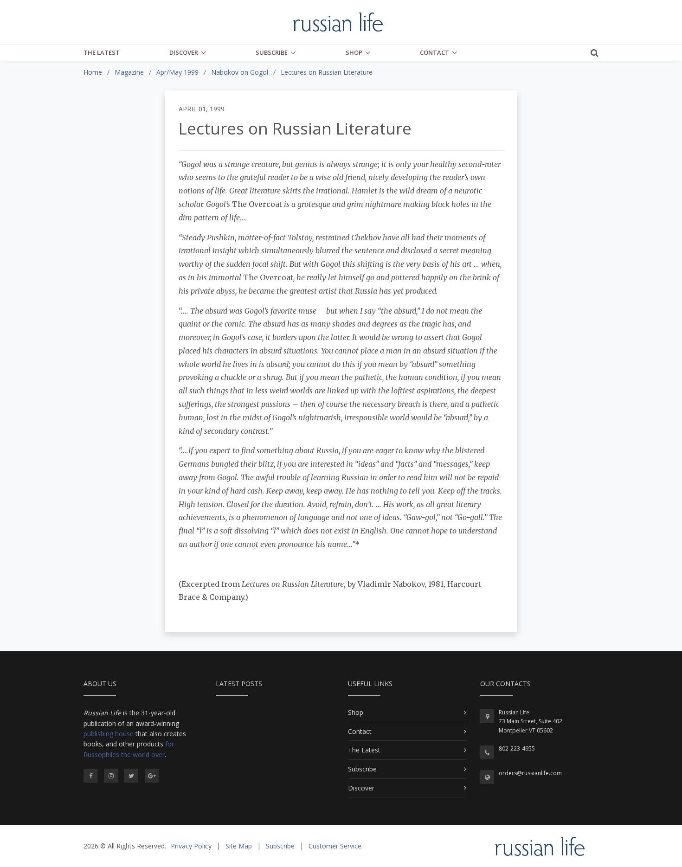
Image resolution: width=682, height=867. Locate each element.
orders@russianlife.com (530, 773)
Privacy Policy (191, 845)
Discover (183, 52)
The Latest (102, 52)
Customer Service (335, 845)
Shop (354, 52)
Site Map (238, 845)
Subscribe (272, 52)
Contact (434, 52)
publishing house (109, 733)
